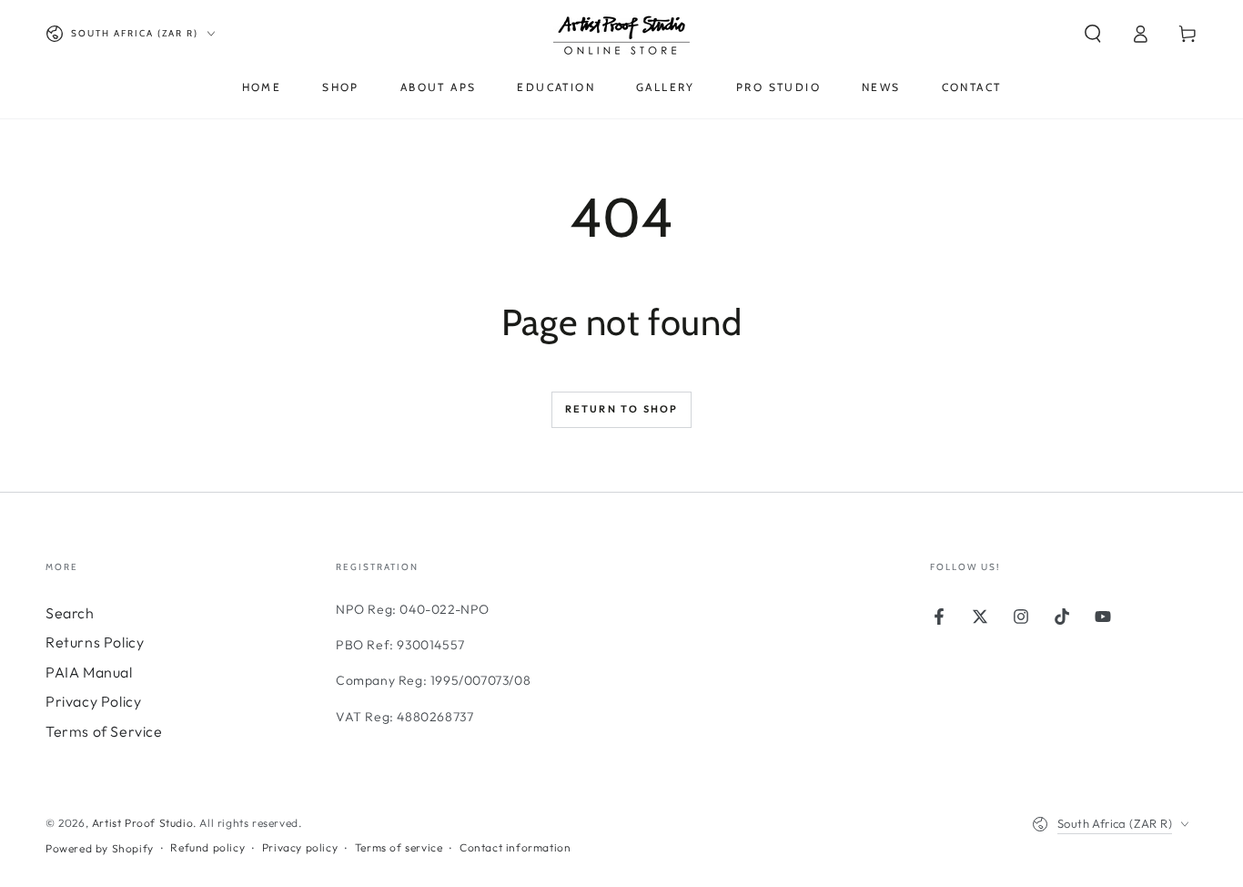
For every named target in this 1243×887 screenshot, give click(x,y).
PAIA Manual (89, 672)
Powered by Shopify (99, 848)
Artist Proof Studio (142, 823)
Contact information (515, 847)
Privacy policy (300, 847)
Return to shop (622, 409)
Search (70, 613)
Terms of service (399, 847)
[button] (1093, 34)
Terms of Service (104, 731)
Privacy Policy (93, 701)
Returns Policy (94, 642)
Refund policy (207, 847)
